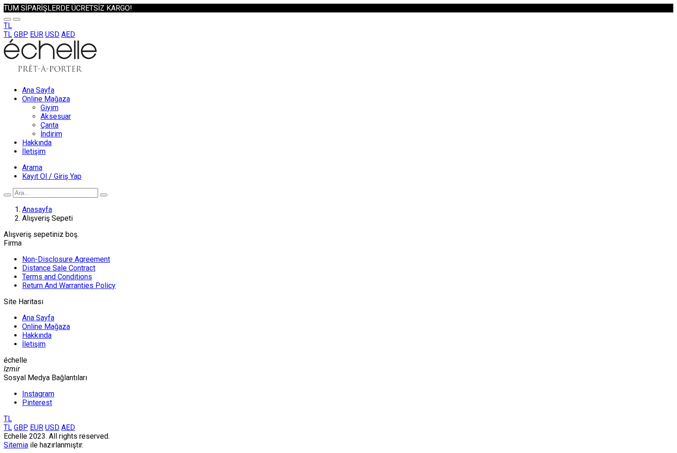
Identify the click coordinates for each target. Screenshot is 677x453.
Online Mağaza (46, 98)
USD (52, 34)
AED (68, 34)
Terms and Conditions (57, 276)
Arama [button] (32, 167)
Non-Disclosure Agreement (66, 259)
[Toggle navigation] (7, 19)
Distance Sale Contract (58, 268)
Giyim (49, 107)
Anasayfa (37, 209)
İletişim (34, 151)
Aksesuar (56, 116)
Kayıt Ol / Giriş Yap (52, 176)
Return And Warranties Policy (69, 285)
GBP (21, 34)
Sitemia (16, 445)
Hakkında (37, 142)
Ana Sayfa (38, 90)
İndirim (51, 133)
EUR (36, 34)
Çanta (49, 125)
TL (8, 34)
